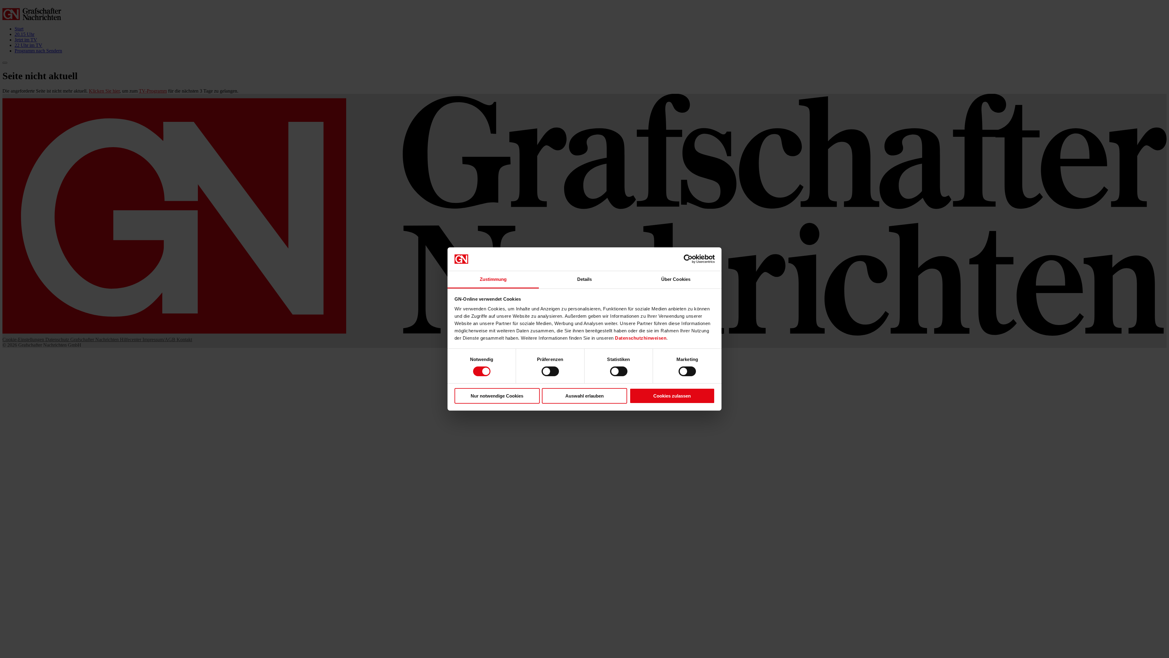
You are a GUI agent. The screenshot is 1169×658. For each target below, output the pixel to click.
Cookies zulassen (672, 395)
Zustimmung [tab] (493, 279)
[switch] (550, 371)
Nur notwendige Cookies (497, 395)
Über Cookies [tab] (675, 279)
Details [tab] (584, 279)
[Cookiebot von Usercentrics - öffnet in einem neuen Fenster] (688, 259)
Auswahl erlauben (584, 395)
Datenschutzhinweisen (640, 338)
